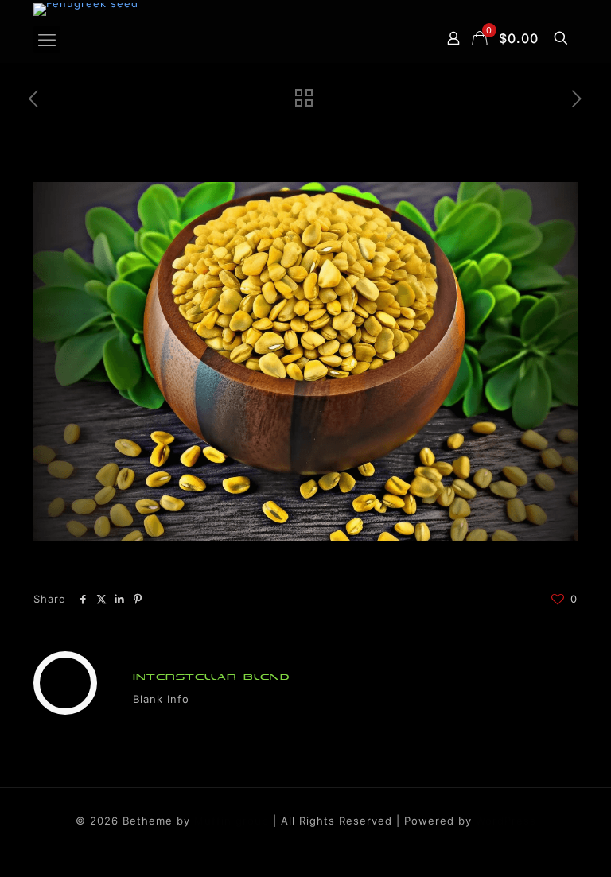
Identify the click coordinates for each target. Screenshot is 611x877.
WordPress (506, 820)
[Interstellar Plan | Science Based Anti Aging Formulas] (85, 9)
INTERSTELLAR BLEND (211, 676)
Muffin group (231, 820)
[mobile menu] (46, 39)
